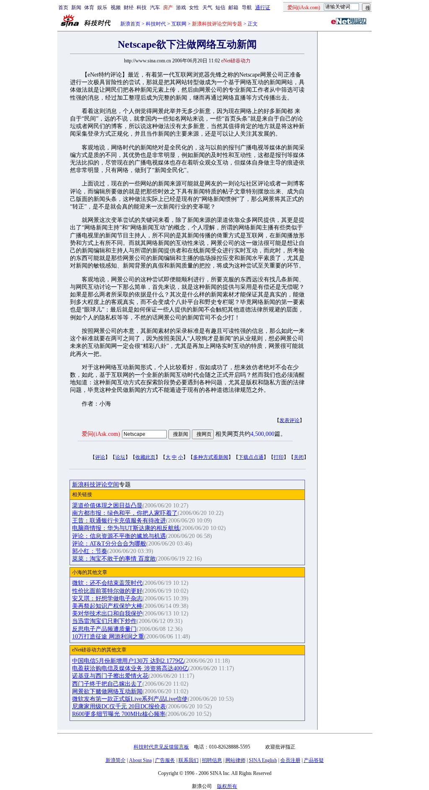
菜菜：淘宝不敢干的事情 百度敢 (114, 559)
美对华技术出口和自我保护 (107, 613)
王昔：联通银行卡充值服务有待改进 (119, 520)
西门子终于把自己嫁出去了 (107, 684)
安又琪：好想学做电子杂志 (107, 598)
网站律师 (235, 760)
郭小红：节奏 (89, 551)
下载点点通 (251, 457)
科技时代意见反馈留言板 (161, 747)
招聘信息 (212, 760)
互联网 (178, 24)
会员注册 (290, 760)
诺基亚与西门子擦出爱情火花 (110, 676)
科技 (142, 7)
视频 (116, 7)
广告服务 (165, 760)
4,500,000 (262, 434)
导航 (247, 7)
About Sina (140, 760)
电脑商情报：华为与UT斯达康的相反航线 (126, 528)
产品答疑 (314, 760)
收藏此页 (145, 457)
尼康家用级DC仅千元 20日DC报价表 (119, 706)
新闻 (76, 7)
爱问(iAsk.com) (101, 434)
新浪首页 (130, 24)
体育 (89, 7)
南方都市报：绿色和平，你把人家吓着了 (125, 513)
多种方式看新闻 (210, 457)
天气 (207, 7)
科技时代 (156, 24)
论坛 (120, 457)
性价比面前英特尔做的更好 (107, 591)
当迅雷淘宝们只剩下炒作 (104, 621)
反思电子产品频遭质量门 (104, 629)
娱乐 (102, 7)
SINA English (263, 760)
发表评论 (289, 420)
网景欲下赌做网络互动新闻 (107, 691)
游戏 (181, 7)
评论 (100, 457)
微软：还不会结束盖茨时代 (107, 583)
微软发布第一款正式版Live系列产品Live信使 (130, 699)
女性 (194, 7)
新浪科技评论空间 (95, 484)
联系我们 (188, 760)
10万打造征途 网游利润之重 (108, 636)
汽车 (155, 7)
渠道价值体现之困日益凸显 (107, 505)
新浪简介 (116, 760)
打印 (279, 457)
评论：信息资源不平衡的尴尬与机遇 (119, 536)
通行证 (262, 7)
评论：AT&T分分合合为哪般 (109, 543)
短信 (220, 7)
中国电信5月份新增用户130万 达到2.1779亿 (128, 661)
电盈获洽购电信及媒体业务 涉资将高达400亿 (130, 668)
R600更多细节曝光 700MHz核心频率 (118, 714)
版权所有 (227, 786)
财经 (129, 7)
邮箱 (233, 7)
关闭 (299, 457)
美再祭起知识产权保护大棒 (107, 606)
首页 (63, 7)
